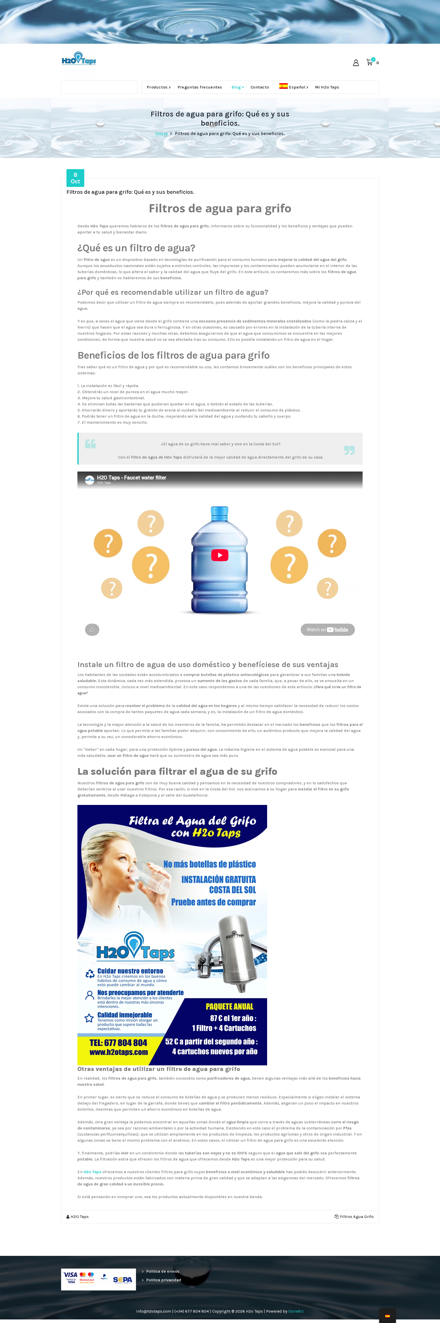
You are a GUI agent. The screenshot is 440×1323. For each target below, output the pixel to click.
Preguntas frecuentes (200, 87)
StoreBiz (296, 1311)
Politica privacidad (163, 1279)
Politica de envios (162, 1271)
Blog (236, 87)
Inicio (161, 133)
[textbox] (220, 771)
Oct (75, 178)
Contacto (260, 87)
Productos (157, 87)
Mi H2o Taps (327, 87)
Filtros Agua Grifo (357, 1216)
